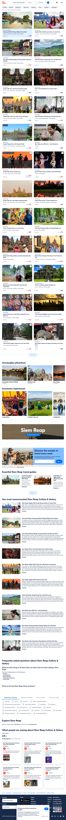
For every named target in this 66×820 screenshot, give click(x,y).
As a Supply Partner (57, 799)
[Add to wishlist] (31, 13)
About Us (49, 799)
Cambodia (8, 793)
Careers (49, 801)
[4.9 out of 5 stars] (6, 739)
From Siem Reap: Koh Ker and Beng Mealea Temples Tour (11, 768)
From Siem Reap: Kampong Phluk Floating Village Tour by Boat (52, 768)
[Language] (57, 2)
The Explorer (49, 810)
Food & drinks (6, 679)
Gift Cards (50, 807)
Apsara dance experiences (9, 677)
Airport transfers (7, 675)
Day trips (5, 673)
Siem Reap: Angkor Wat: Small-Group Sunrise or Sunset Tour (32, 768)
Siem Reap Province (17, 793)
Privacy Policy (33, 803)
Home (3, 793)
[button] (17, 25)
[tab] (10, 697)
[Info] (19, 10)
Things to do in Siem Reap (29, 793)
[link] (17, 25)
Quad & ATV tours (7, 676)
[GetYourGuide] (4, 2)
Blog (48, 803)
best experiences (33, 724)
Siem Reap (17, 724)
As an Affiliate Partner (57, 803)
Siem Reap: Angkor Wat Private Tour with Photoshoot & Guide (32, 743)
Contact (32, 799)
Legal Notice (33, 801)
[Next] (63, 403)
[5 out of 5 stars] (12, 746)
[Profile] (62, 3)
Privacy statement (20, 467)
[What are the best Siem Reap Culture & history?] (62, 686)
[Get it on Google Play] (25, 800)
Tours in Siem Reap (41, 793)
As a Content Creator (57, 801)
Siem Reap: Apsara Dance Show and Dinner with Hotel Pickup (11, 743)
